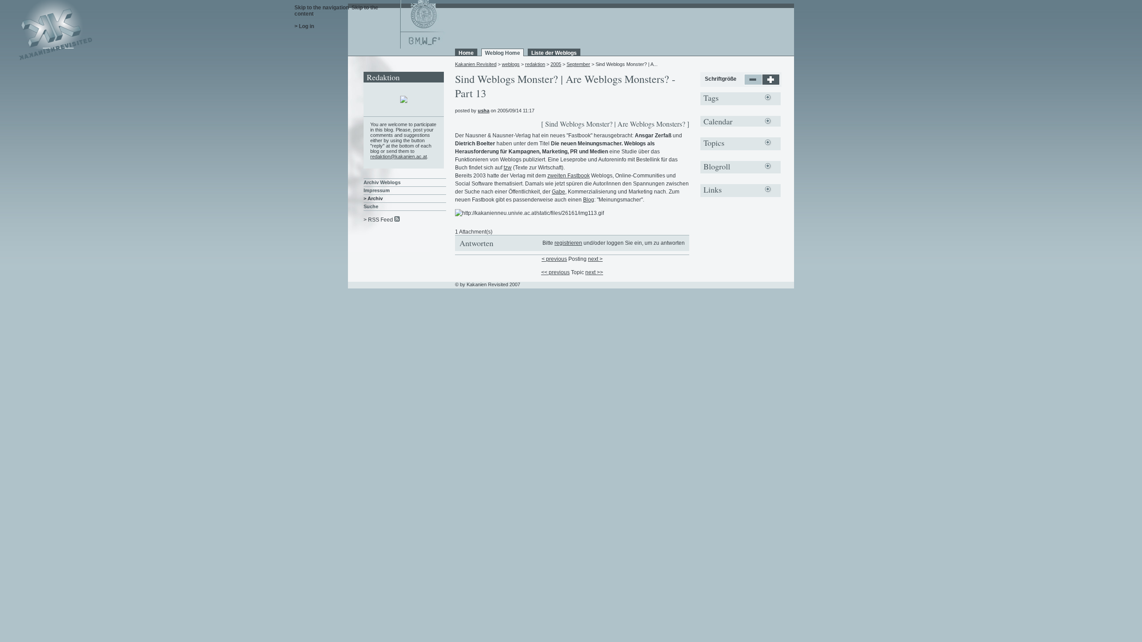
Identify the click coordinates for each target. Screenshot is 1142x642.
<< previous (555, 272)
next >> (594, 272)
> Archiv (373, 198)
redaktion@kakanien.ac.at (398, 156)
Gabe (558, 192)
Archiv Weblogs (382, 182)
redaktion (535, 64)
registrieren (568, 243)
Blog (588, 200)
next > (595, 259)
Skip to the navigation (321, 7)
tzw (508, 168)
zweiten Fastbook (568, 176)
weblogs (511, 64)
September (578, 64)
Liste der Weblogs (554, 53)
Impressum (377, 190)
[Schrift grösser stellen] (771, 83)
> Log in (304, 26)
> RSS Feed (378, 220)
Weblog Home (502, 53)
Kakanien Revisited (476, 64)
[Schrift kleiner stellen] (753, 83)
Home (466, 53)
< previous (554, 259)
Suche (371, 206)
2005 (555, 64)
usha (483, 110)
